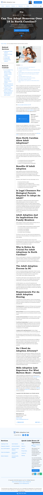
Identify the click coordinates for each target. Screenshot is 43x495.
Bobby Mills (16, 15)
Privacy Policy (24, 451)
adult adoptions (36, 377)
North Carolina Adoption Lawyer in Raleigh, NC (21, 482)
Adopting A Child (4, 444)
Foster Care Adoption (5, 452)
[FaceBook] (23, 435)
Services (13, 6)
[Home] (8, 2)
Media (28, 6)
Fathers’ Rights (7, 57)
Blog (21, 12)
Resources (21, 6)
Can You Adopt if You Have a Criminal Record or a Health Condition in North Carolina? (8, 72)
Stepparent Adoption (5, 446)
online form (27, 389)
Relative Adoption (4, 456)
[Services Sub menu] (16, 6)
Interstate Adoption (16, 446)
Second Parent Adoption (15, 453)
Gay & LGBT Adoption (5, 448)
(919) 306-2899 (38, 2)
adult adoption (30, 110)
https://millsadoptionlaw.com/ (22, 419)
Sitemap (23, 455)
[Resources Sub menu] (24, 6)
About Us (8, 6)
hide (21, 65)
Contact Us (35, 6)
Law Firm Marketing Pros (24, 483)
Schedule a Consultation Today (21, 30)
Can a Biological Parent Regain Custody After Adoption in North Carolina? (7, 79)
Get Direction (35, 470)
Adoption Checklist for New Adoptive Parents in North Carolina (8, 85)
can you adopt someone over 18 (24, 105)
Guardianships (7, 58)
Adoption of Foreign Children (8, 55)
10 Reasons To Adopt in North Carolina (8, 88)
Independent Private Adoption (8, 52)
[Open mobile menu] (40, 6)
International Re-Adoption (7, 60)
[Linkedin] (25, 435)
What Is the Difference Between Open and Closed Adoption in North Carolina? (8, 93)
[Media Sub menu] (30, 6)
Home (2, 6)
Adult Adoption (15, 444)
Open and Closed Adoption (15, 449)
